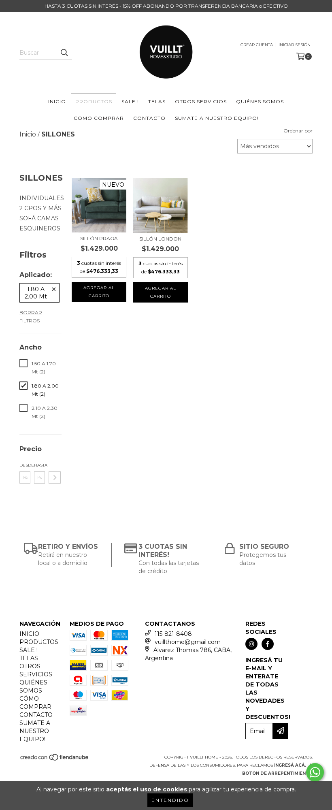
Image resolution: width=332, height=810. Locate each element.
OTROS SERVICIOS (201, 101)
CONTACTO (149, 118)
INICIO (57, 101)
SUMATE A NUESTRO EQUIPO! (217, 118)
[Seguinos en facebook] (268, 644)
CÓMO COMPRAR (99, 118)
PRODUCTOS (93, 101)
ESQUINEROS (39, 228)
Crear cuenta (256, 44)
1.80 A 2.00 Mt (36, 293)
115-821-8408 (173, 633)
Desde (24, 465)
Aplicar (55, 477)
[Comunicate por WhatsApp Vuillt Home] (315, 772)
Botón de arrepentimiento (277, 773)
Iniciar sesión (295, 44)
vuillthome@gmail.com (188, 642)
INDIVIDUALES (41, 198)
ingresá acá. (290, 765)
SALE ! (130, 101)
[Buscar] (64, 52)
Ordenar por (298, 131)
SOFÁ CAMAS (39, 218)
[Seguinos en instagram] (251, 644)
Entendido (170, 800)
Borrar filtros (30, 316)
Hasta (39, 465)
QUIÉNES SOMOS (260, 101)
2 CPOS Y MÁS (40, 208)
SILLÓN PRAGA (99, 238)
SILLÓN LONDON (160, 239)
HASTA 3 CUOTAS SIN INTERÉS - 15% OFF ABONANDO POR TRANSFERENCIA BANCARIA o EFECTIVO (166, 6)
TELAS (157, 101)
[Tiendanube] (54, 759)
